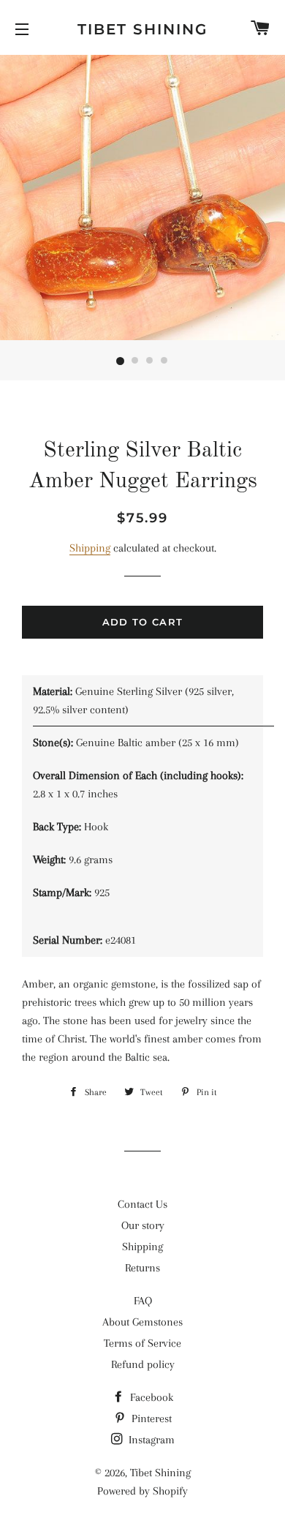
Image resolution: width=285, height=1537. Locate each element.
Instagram (150, 1439)
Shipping (89, 548)
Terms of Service (142, 1343)
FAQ (143, 1300)
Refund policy (143, 1364)
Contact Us (142, 1204)
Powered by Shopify (142, 1490)
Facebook (150, 1397)
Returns (142, 1267)
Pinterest (150, 1418)
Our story (142, 1225)
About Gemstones (142, 1322)
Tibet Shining (142, 29)
